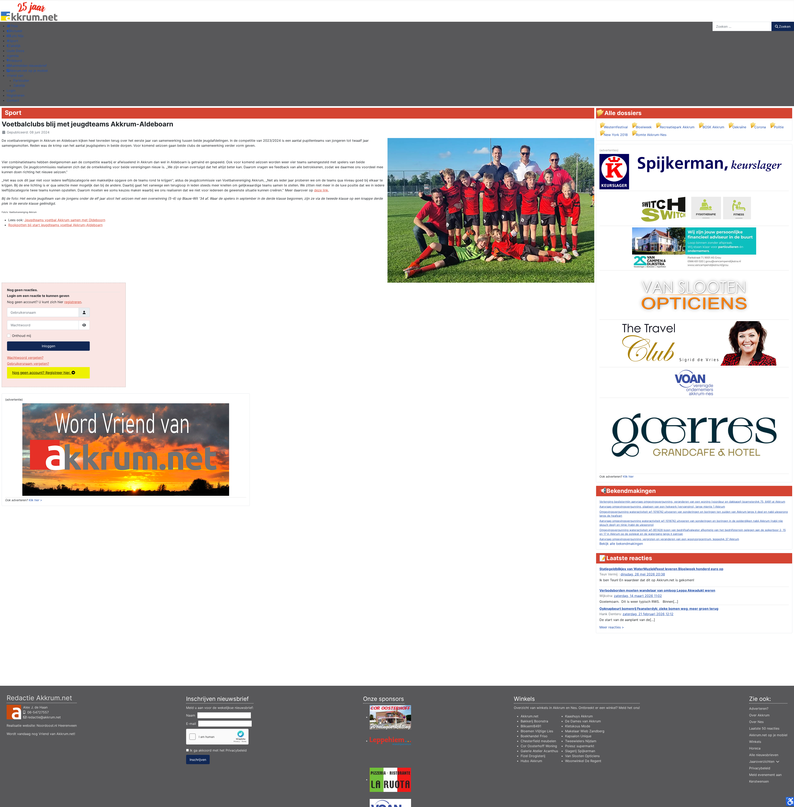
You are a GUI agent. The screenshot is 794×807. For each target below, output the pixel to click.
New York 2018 (616, 135)
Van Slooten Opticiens (582, 756)
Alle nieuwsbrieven (763, 755)
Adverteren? (758, 708)
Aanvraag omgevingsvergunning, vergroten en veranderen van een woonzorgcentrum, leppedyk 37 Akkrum (669, 539)
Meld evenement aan (765, 775)
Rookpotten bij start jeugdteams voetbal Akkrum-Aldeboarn (55, 225)
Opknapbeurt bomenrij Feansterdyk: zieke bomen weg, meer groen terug (658, 608)
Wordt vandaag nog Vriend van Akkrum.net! (41, 734)
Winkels (755, 742)
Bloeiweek (644, 127)
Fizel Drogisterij (533, 756)
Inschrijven (198, 760)
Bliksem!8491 (531, 726)
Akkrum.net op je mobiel (768, 735)
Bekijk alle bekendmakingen (621, 544)
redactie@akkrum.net (44, 717)
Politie (779, 127)
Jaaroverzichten (761, 761)
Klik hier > (35, 500)
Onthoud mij (21, 336)
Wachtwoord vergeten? (25, 357)
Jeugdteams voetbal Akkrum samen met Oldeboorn (64, 220)
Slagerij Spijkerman (580, 751)
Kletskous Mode (577, 726)
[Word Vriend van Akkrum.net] (125, 449)
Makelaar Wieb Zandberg (584, 731)
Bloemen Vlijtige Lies (537, 731)
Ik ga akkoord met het (218, 750)
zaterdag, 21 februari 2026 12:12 (648, 614)
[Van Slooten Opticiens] (694, 295)
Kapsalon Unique (578, 736)
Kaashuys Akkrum (579, 716)
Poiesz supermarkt (579, 746)
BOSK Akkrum (713, 127)
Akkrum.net (529, 716)
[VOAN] (694, 382)
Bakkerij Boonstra (534, 721)
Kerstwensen (759, 781)
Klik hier (628, 476)
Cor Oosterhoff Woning (539, 746)
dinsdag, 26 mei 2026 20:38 (643, 574)
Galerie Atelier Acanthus (539, 751)
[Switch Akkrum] (694, 208)
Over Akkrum (759, 715)
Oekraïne (739, 127)
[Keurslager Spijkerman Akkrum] (694, 171)
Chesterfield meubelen (538, 741)
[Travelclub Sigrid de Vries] (694, 343)
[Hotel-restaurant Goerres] (694, 435)
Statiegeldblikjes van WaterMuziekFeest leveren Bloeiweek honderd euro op (661, 569)
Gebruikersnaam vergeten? (28, 363)
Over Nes (756, 722)
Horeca (755, 748)
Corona (760, 127)
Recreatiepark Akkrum (677, 127)
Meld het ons (629, 708)
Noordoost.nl (47, 725)
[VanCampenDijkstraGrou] (694, 248)
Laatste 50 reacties (764, 728)
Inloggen (48, 346)
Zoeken (784, 26)
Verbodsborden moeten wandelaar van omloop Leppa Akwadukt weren (657, 590)
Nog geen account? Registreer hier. (42, 373)
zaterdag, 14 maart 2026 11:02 (638, 596)
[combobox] (742, 26)
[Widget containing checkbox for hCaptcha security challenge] (217, 737)
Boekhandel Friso (534, 736)
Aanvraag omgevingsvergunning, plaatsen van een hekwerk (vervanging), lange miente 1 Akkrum (662, 506)
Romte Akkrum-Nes (651, 135)
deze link (321, 190)
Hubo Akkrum (531, 761)
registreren (72, 302)
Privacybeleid (236, 750)
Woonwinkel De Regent (583, 761)
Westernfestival (616, 127)
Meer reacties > (611, 627)
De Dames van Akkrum (583, 721)
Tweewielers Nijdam (580, 741)
